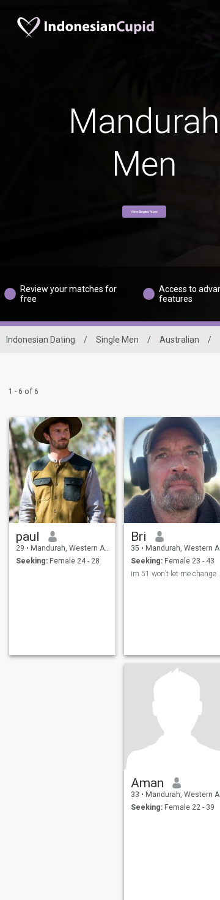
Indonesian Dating (40, 340)
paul (28, 536)
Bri (139, 536)
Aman (147, 783)
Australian (179, 340)
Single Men (117, 340)
